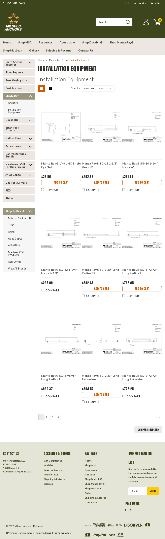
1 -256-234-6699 (14, 3)
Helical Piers (13, 138)
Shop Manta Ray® (122, 42)
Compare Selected (148, 429)
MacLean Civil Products (16, 253)
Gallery (34, 50)
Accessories (13, 146)
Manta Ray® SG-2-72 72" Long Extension (139, 377)
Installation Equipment (14, 111)
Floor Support (14, 72)
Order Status (51, 474)
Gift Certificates (136, 3)
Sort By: (75, 88)
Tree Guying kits (16, 80)
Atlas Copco (13, 174)
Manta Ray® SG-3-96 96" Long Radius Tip (58, 377)
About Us (66, 42)
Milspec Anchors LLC (20, 218)
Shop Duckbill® (92, 42)
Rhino (9, 198)
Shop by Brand (14, 211)
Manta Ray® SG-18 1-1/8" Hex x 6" (100, 165)
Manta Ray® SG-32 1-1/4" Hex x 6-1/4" (59, 271)
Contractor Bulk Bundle (15, 155)
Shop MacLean (12, 50)
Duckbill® (11, 119)
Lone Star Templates (58, 532)
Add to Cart (61, 182)
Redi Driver (14, 261)
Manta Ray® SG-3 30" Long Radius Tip (100, 271)
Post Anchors (14, 88)
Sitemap (48, 483)
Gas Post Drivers (16, 182)
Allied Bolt (14, 245)
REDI (8, 190)
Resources (46, 42)
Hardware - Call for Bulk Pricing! (16, 166)
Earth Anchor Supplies (13, 63)
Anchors (13, 102)
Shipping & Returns (58, 50)
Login (47, 469)
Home (7, 42)
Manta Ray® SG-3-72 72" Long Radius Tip (139, 271)
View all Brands (17, 268)
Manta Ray (12, 96)
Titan (11, 224)
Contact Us (86, 50)
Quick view (61, 124)
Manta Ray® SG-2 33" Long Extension (100, 377)
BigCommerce (26, 532)
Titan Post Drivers (12, 129)
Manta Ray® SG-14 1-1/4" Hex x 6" (140, 165)
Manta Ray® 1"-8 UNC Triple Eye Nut (61, 165)
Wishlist (156, 3)
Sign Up (58, 469)
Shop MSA (25, 42)
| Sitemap (38, 526)
